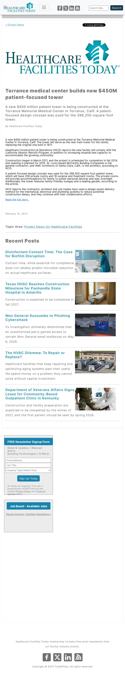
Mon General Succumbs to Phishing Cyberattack (37, 317)
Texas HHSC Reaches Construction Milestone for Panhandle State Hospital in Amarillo (37, 288)
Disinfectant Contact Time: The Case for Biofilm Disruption (39, 254)
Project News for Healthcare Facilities (53, 226)
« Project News (14, 24)
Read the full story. (17, 199)
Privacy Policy (23, 491)
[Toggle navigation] (44, 7)
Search (116, 7)
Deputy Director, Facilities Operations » (28, 514)
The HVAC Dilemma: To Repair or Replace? (35, 355)
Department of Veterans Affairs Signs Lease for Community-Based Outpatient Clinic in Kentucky (40, 394)
